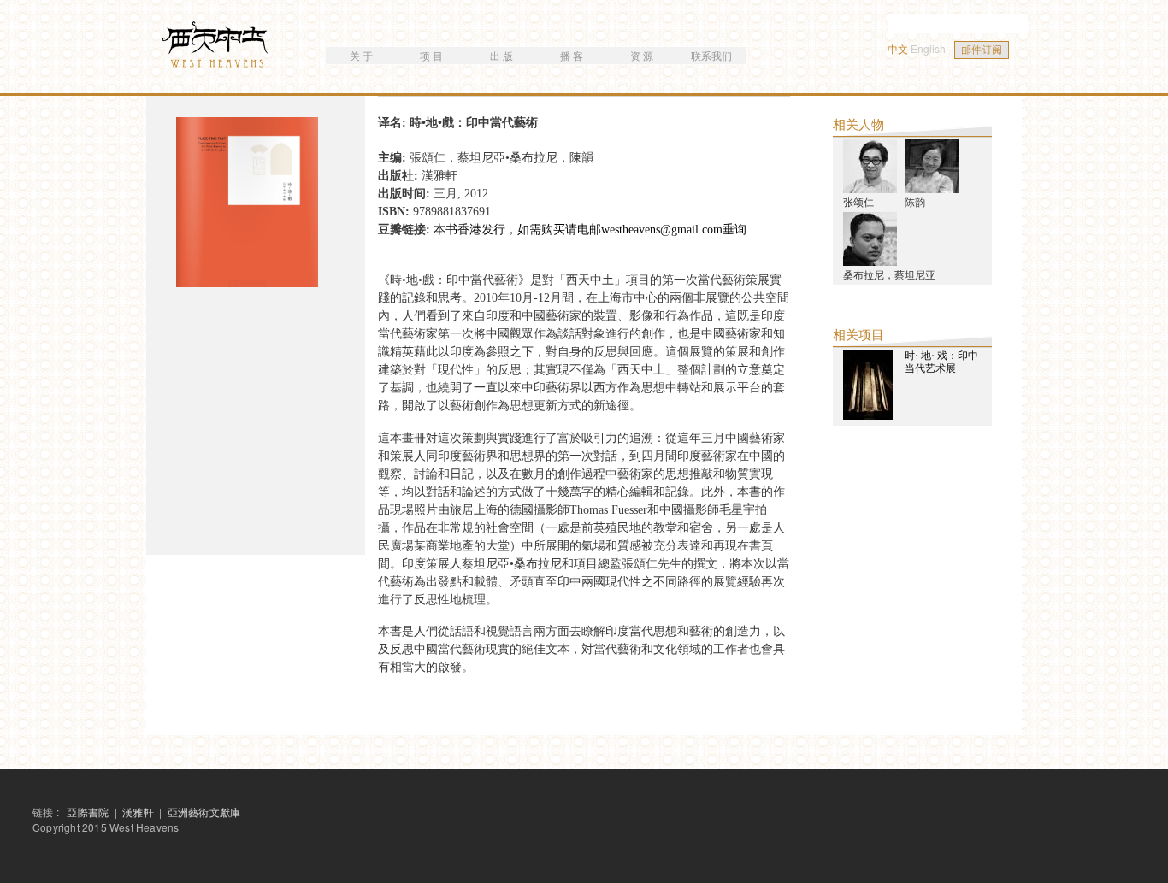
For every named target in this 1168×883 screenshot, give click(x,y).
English (928, 48)
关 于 (361, 55)
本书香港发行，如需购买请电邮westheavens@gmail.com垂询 (590, 229)
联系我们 (711, 55)
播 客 (571, 55)
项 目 (431, 55)
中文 (898, 48)
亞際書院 (88, 811)
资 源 (641, 55)
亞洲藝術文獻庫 (204, 811)
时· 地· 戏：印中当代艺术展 (941, 362)
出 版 (501, 55)
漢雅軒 (139, 811)
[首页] (217, 46)
